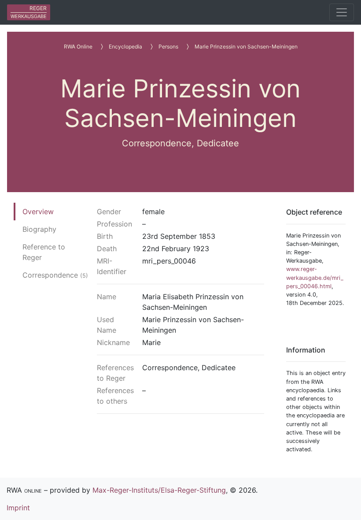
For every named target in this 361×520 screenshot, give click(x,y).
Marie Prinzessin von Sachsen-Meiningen (246, 46)
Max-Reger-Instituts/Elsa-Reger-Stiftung (159, 490)
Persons (168, 46)
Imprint (18, 507)
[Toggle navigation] (341, 12)
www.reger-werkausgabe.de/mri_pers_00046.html (314, 277)
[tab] (55, 211)
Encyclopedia (125, 46)
